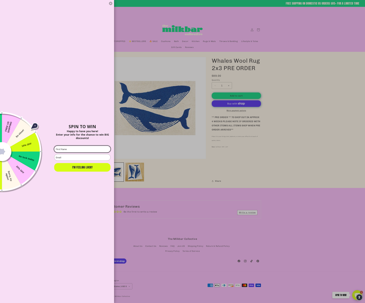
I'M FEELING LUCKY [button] (82, 167)
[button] (110, 3)
